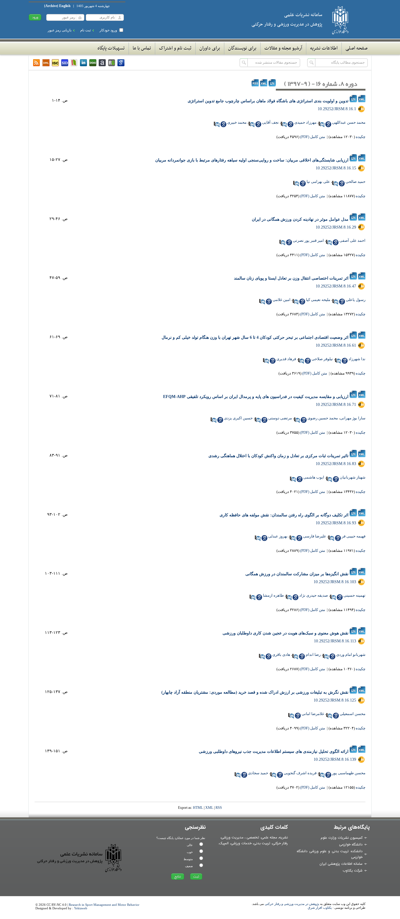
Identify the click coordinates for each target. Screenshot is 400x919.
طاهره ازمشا (273, 595)
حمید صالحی (355, 181)
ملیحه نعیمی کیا (318, 299)
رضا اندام (313, 654)
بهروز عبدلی (278, 536)
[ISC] (55, 62)
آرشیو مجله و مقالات (283, 48)
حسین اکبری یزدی (238, 418)
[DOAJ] (92, 62)
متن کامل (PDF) (312, 137)
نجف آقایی (270, 122)
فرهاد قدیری (286, 359)
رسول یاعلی (355, 299)
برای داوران (209, 48)
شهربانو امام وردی (350, 654)
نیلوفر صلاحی (322, 359)
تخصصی (253, 837)
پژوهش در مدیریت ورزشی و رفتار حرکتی (292, 904)
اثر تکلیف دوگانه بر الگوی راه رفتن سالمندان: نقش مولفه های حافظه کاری (284, 515)
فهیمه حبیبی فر (353, 536)
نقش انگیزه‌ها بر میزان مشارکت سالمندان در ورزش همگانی (296, 574)
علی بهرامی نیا (318, 181)
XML (209, 808)
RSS (219, 808)
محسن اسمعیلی (352, 714)
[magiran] (74, 62)
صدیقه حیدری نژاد (313, 595)
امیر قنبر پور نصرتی (308, 240)
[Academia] (102, 62)
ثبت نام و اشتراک (175, 48)
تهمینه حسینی (354, 595)
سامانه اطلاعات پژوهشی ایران (341, 864)
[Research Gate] (111, 62)
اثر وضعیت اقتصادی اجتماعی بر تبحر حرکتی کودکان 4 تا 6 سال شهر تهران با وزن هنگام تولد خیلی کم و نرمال (255, 337)
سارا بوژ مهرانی (352, 418)
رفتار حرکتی (280, 843)
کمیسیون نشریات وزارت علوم (342, 837)
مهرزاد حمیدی (305, 122)
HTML (198, 808)
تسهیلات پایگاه (111, 48)
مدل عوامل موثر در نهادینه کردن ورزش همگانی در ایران (300, 219)
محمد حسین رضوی (322, 418)
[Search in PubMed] (321, 124)
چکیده (360, 137)
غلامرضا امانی (313, 714)
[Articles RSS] (36, 62)
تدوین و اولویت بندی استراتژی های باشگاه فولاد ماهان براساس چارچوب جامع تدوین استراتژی (268, 101)
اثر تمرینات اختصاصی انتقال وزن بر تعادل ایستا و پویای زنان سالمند (291, 278)
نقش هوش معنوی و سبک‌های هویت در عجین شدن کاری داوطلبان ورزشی (285, 633)
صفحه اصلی (356, 48)
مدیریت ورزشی (232, 837)
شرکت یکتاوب (353, 870)
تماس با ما (142, 48)
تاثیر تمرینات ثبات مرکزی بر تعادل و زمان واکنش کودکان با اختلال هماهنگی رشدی (278, 456)
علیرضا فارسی (314, 536)
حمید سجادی (258, 773)
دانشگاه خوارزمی (351, 844)
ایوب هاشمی (313, 477)
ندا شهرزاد (356, 359)
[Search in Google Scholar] (328, 124)
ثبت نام (85, 30)
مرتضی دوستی (280, 418)
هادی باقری (281, 654)
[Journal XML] (45, 62)
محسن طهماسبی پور (348, 773)
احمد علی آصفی (352, 240)
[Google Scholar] (120, 62)
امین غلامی (281, 299)
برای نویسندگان (242, 48)
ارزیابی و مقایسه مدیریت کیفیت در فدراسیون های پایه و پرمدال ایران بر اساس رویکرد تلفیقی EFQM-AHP (255, 396)
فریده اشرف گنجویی (300, 773)
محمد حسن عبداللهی (348, 122)
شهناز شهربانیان (352, 477)
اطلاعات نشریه (324, 48)
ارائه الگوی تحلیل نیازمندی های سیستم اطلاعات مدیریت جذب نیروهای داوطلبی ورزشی (273, 751)
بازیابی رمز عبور (59, 30)
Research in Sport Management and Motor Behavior (104, 904)
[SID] (64, 62)
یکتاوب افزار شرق (320, 907)
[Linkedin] (83, 62)
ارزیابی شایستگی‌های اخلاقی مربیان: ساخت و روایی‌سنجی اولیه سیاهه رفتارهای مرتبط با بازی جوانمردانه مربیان (251, 160)
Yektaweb (80, 908)
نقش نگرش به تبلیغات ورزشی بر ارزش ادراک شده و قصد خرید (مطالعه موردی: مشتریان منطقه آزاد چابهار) (254, 692)
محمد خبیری (237, 122)
